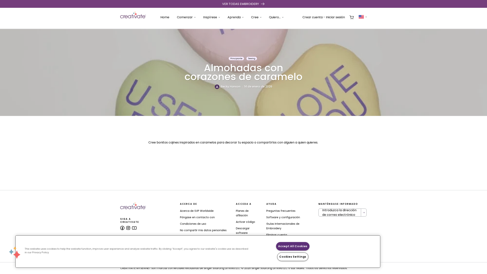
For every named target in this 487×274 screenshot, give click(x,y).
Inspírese (210, 17)
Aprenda (234, 17)
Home (164, 17)
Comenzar (185, 17)
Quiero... (275, 17)
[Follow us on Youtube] (134, 228)
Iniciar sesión (335, 17)
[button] (15, 252)
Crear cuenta (312, 17)
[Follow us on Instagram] (128, 228)
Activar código (245, 222)
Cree (255, 17)
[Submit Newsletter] (364, 213)
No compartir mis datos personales (203, 230)
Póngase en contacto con (197, 217)
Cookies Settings (292, 257)
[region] (197, 251)
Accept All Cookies (292, 246)
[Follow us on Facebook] (122, 228)
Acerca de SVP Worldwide (197, 211)
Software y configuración (283, 217)
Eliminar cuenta (276, 235)
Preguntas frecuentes (280, 211)
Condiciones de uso (193, 224)
